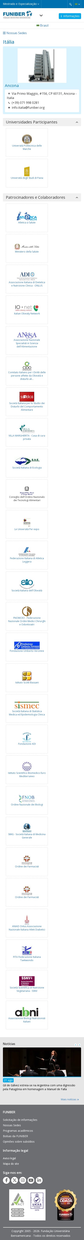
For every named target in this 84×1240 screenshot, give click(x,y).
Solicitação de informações (20, 1120)
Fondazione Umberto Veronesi (27, 651)
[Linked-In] (39, 1180)
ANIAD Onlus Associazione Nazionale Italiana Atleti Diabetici (27, 928)
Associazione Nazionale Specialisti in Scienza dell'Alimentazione (27, 343)
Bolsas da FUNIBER (15, 1136)
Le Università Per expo (26, 529)
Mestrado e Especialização (20, 4)
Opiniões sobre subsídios (19, 1141)
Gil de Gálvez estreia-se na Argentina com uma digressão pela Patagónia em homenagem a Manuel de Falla (39, 1087)
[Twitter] (14, 1180)
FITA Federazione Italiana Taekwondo (27, 958)
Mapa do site (11, 1163)
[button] (77, 4)
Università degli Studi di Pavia (27, 178)
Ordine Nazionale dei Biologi (27, 804)
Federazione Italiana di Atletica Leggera (27, 560)
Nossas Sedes (12, 1125)
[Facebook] (6, 1180)
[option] (42, 1070)
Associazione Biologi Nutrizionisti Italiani (26, 1020)
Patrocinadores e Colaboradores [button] (35, 197)
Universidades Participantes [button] (31, 122)
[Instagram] (23, 1180)
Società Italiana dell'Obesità (27, 590)
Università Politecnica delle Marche (27, 147)
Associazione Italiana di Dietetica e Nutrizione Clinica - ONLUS (27, 284)
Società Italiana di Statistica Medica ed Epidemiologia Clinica (27, 713)
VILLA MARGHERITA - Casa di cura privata (27, 437)
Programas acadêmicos (18, 1130)
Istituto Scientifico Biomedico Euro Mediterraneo (27, 774)
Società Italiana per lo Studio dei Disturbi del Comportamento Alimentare (27, 406)
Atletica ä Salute (27, 222)
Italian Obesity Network (27, 313)
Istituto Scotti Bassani (27, 682)
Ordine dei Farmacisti (27, 866)
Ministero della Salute (27, 251)
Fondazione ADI (27, 743)
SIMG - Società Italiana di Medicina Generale (27, 836)
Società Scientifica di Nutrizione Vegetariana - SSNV (27, 989)
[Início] (17, 13)
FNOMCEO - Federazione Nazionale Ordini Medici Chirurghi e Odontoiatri (27, 621)
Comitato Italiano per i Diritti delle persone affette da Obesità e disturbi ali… (27, 376)
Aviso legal (9, 1158)
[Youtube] (31, 1180)
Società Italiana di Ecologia (27, 467)
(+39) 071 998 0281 (25, 103)
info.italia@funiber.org (28, 107)
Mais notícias (69, 1099)
